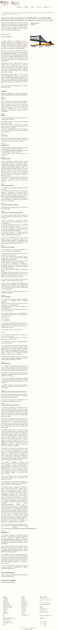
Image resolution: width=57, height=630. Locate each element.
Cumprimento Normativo (7, 607)
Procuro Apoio (14, 12)
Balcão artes (23, 604)
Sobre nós (5, 597)
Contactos (38, 7)
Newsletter (23, 600)
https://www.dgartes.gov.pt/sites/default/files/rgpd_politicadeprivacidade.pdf (18, 528)
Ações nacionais (6, 619)
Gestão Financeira (6, 604)
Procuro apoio (24, 606)
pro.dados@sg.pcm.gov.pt (15, 500)
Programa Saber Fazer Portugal (9, 618)
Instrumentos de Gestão (7, 606)
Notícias (32, 7)
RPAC (4, 615)
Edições (4, 624)
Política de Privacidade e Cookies (46, 615)
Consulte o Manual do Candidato (8, 582)
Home (3, 12)
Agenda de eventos (24, 603)
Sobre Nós (19, 7)
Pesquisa (51, 7)
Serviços (23, 612)
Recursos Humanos (6, 603)
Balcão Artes (46, 7)
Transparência (5, 609)
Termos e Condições (28, 629)
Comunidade (23, 610)
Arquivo (22, 613)
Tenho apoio (23, 609)
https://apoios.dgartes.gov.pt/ (18, 196)
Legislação (5, 610)
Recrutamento (5, 601)
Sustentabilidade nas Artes (8, 622)
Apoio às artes (5, 613)
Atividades (26, 7)
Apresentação (5, 598)
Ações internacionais (7, 621)
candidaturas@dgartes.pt (44, 604)
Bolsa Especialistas (24, 615)
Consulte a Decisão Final (6, 36)
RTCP (4, 616)
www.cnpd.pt (21, 521)
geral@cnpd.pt (13, 521)
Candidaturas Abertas (22, 12)
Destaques (23, 598)
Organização (5, 600)
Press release (23, 601)
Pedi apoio (23, 607)
